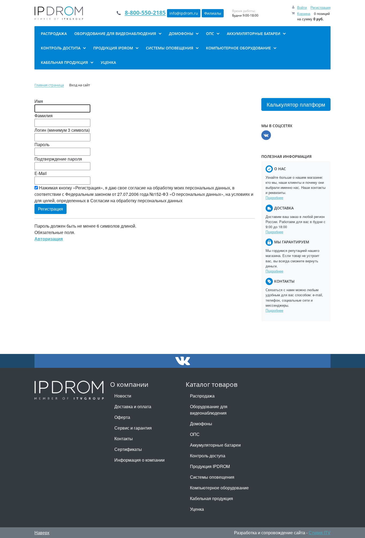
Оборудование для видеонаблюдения (208, 409)
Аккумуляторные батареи (215, 445)
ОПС (195, 434)
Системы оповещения (212, 477)
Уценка (197, 509)
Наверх (41, 532)
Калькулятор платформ (296, 104)
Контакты (123, 438)
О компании (129, 384)
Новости (122, 396)
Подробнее (274, 197)
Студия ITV (320, 532)
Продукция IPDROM (210, 466)
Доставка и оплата (132, 406)
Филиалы (212, 13)
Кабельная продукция (211, 498)
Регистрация (320, 7)
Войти (302, 7)
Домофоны (201, 423)
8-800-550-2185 (145, 12)
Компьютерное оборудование (219, 488)
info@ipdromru (183, 13)
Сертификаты (128, 449)
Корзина (303, 13)
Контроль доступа (207, 456)
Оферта (122, 417)
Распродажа (202, 396)
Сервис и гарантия (133, 428)
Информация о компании (139, 460)
